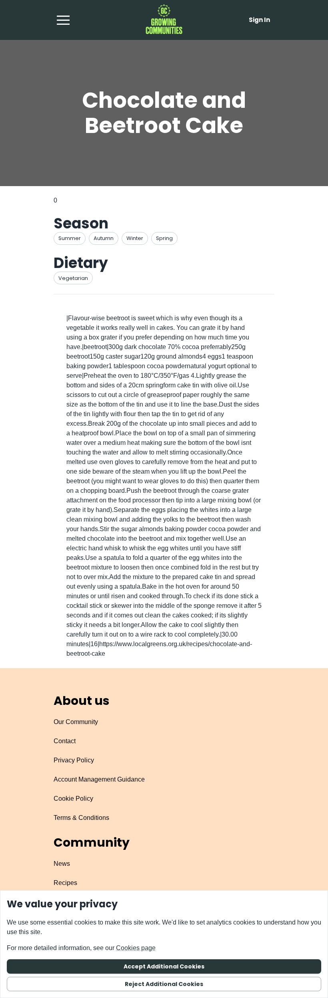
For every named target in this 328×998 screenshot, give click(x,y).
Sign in (259, 20)
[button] (63, 20)
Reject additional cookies (164, 984)
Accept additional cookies (164, 966)
